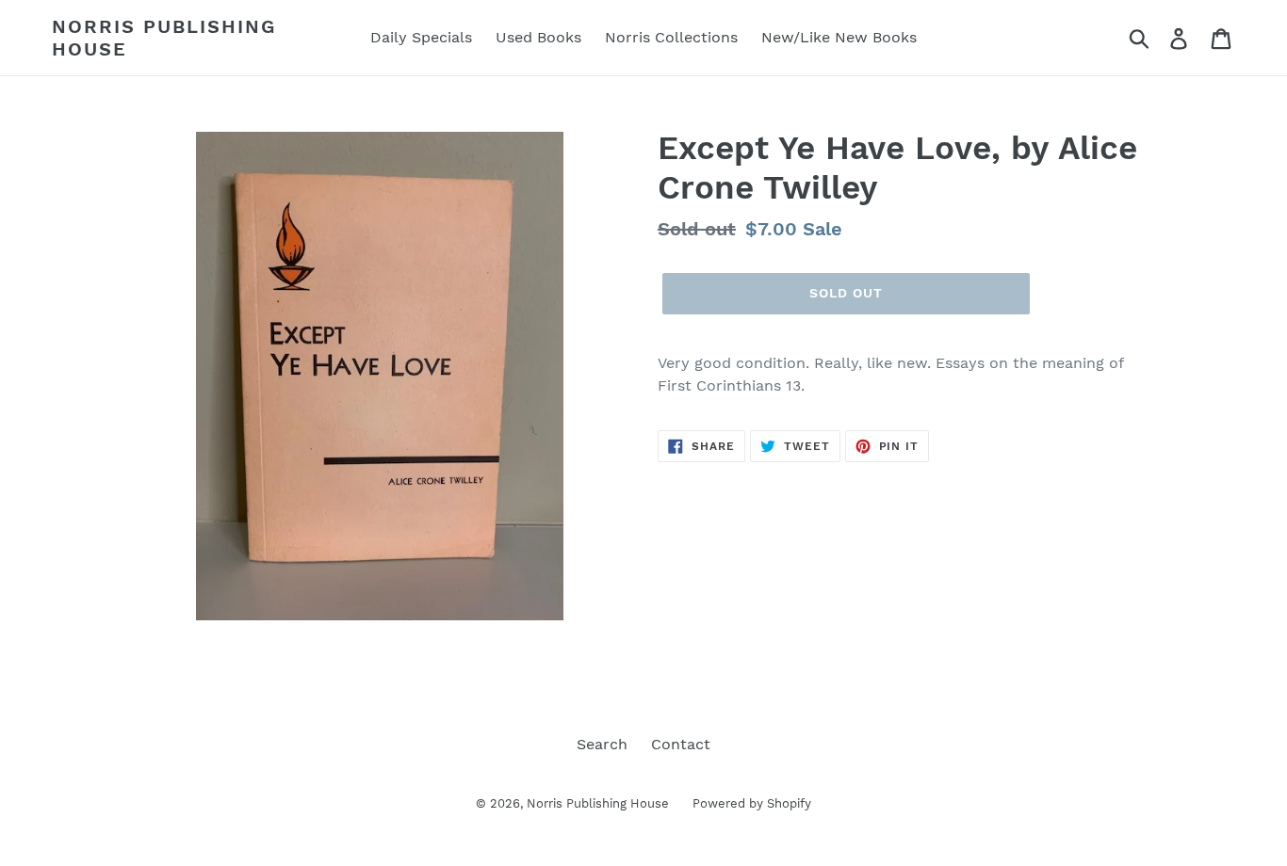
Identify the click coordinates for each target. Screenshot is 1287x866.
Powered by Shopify (751, 803)
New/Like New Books (839, 37)
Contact (680, 744)
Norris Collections (671, 37)
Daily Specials (421, 37)
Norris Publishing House (164, 37)
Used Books (538, 37)
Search (602, 744)
